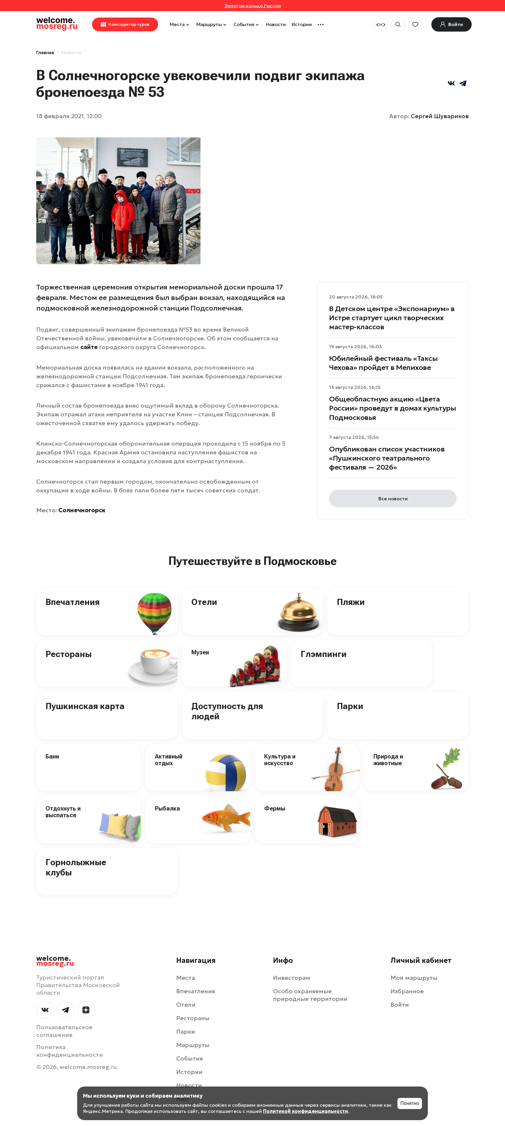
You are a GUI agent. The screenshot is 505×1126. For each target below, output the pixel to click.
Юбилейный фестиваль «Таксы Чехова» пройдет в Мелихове (383, 363)
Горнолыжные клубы (76, 867)
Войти (399, 1004)
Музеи (200, 652)
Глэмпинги (324, 654)
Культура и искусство (279, 760)
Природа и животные (388, 760)
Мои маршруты (413, 978)
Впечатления (73, 602)
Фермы (274, 808)
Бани (52, 756)
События (244, 24)
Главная (45, 52)
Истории (302, 24)
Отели (204, 602)
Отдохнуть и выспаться (63, 812)
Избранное (407, 991)
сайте (89, 347)
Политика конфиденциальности (69, 1050)
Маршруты (209, 24)
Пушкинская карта (85, 706)
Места (177, 24)
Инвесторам (291, 978)
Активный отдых (168, 760)
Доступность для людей (227, 711)
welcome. (55, 961)
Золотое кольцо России (252, 5)
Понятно (409, 1103)
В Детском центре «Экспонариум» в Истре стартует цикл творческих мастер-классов (392, 317)
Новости (276, 24)
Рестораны (69, 654)
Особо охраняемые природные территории (310, 995)
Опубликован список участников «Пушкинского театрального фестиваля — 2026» (387, 458)
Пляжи (351, 602)
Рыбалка (167, 808)
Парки (350, 706)
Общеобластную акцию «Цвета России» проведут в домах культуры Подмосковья (392, 408)
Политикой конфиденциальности (305, 1111)
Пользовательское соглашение (64, 1031)
